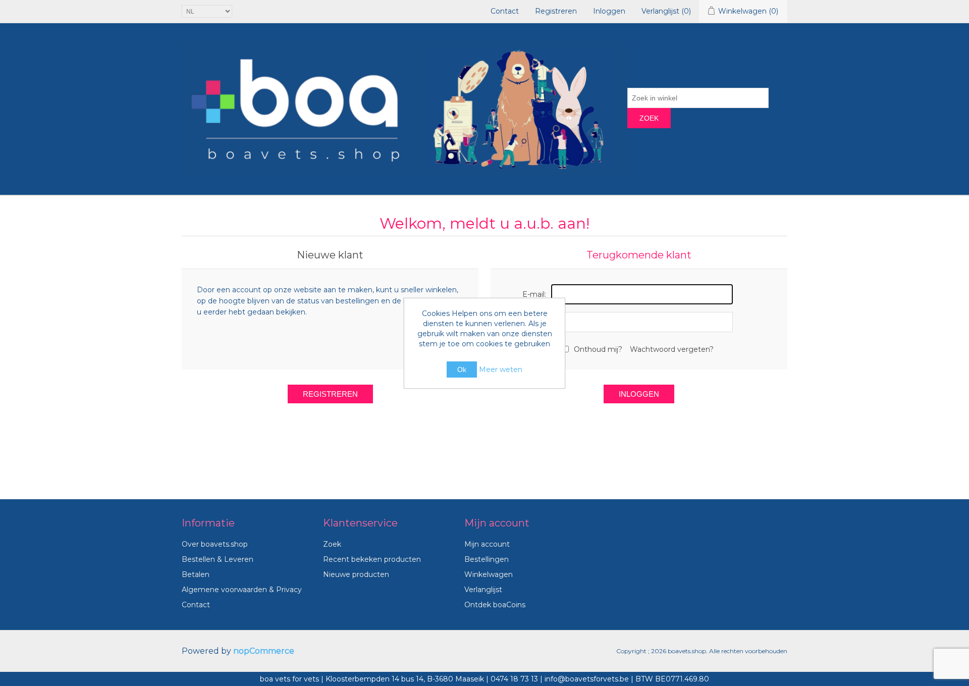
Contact (505, 11)
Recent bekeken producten (372, 559)
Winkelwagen (488, 574)
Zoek (649, 118)
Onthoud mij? (598, 349)
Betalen (195, 574)
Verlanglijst (483, 589)
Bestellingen (486, 559)
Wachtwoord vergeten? (672, 349)
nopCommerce (263, 651)
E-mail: (534, 294)
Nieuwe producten (356, 574)
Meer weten (500, 369)
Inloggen (609, 11)
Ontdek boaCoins (494, 604)
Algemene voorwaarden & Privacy (242, 589)
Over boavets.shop (215, 544)
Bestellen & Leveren (217, 559)
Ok (461, 369)
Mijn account (487, 544)
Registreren (556, 11)
